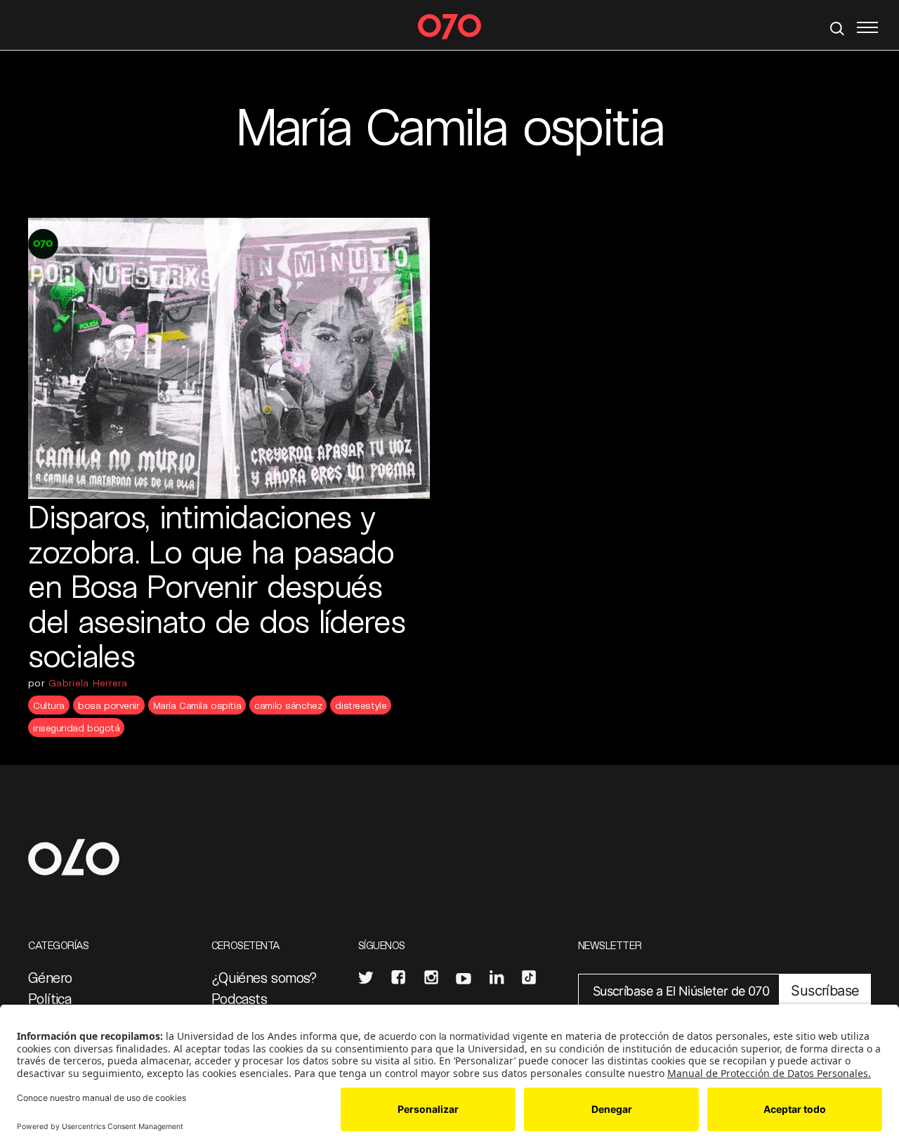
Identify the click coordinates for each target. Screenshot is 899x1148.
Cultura (49, 705)
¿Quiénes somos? (264, 977)
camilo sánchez (288, 705)
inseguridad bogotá (76, 727)
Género (50, 977)
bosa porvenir (109, 705)
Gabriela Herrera (87, 683)
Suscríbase (825, 990)
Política (49, 998)
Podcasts (239, 998)
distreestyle (360, 705)
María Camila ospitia (197, 705)
